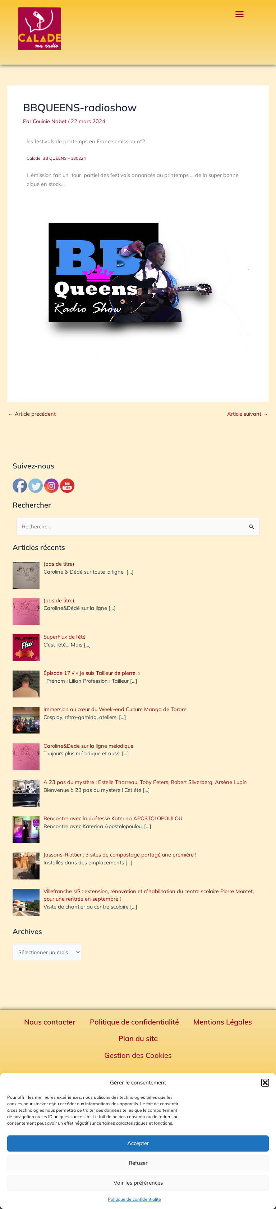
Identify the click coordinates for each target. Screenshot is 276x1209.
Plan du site (138, 1038)
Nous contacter (49, 1021)
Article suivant (247, 414)
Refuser (138, 1162)
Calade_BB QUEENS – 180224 (56, 158)
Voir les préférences (138, 1182)
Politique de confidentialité (134, 1199)
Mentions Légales (222, 1021)
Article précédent (32, 414)
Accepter (138, 1143)
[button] (265, 1082)
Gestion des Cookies (138, 1055)
